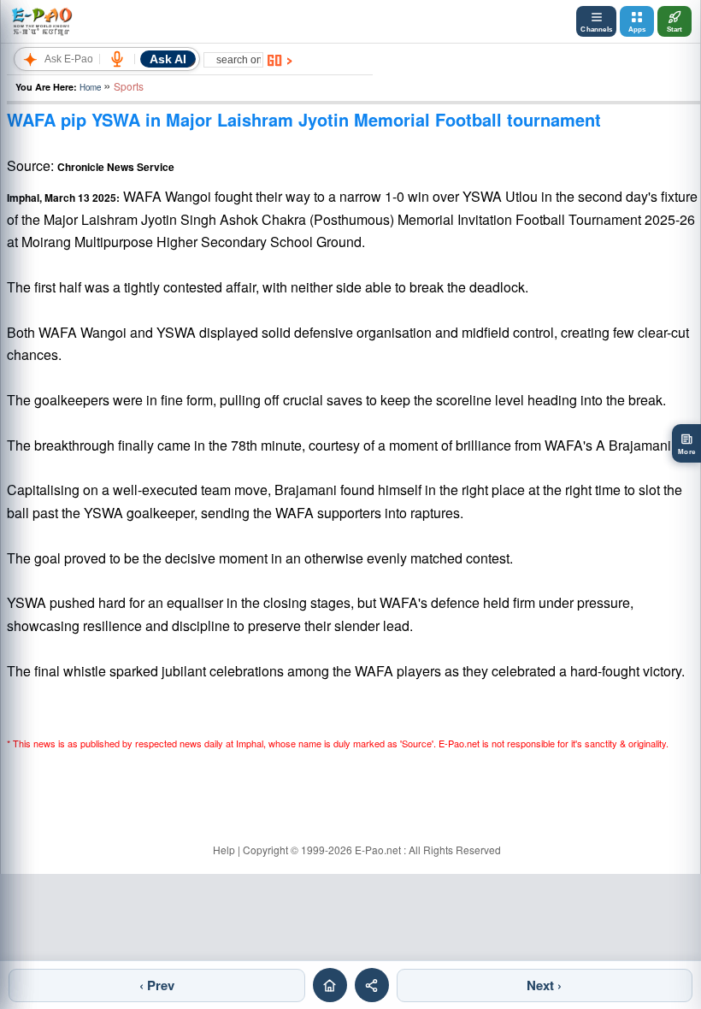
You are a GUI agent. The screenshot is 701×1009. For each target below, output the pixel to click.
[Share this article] (372, 985)
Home (90, 87)
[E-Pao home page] (330, 985)
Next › (544, 985)
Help (224, 849)
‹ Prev (156, 985)
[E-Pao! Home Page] (41, 21)
